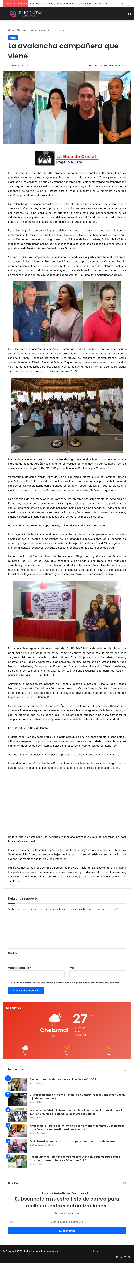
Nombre (13, 953)
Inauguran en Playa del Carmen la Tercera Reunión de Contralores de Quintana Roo (75, 3)
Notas (21, 30)
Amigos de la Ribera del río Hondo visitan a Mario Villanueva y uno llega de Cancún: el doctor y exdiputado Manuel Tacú (77, 1127)
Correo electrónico (19, 967)
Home (95, 1251)
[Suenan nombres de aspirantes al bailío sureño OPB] (17, 1084)
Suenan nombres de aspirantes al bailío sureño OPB (63, 1079)
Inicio (13, 30)
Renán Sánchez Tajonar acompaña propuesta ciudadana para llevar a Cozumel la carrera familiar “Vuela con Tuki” (75, 1158)
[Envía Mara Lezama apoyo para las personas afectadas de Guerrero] (17, 1146)
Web (71, 967)
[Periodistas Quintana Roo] (25, 14)
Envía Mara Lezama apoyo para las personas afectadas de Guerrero (74, 1141)
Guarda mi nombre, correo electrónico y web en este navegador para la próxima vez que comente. (65, 982)
